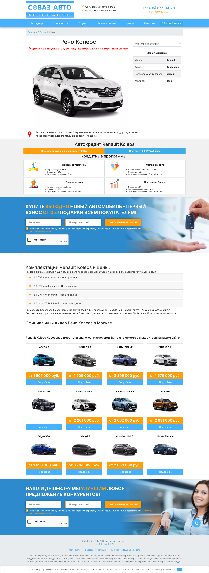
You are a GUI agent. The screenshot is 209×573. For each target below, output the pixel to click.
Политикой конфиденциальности (66, 313)
